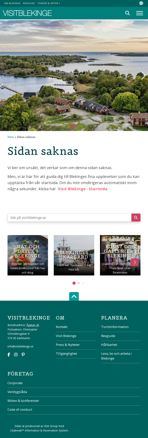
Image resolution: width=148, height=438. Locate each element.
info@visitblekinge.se (20, 346)
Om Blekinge (12, 3)
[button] (76, 126)
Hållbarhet (109, 344)
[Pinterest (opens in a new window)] (23, 355)
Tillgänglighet (66, 353)
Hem (11, 137)
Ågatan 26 (32, 325)
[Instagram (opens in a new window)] (16, 355)
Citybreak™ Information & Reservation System (39, 430)
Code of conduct (20, 409)
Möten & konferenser (23, 400)
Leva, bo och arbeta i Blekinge (116, 355)
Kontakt (61, 327)
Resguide (29, 3)
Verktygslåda (17, 392)
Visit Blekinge (66, 336)
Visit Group (51, 426)
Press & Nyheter (68, 344)
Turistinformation (115, 327)
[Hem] (27, 13)
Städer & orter (48, 3)
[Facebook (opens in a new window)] (9, 355)
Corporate (15, 383)
